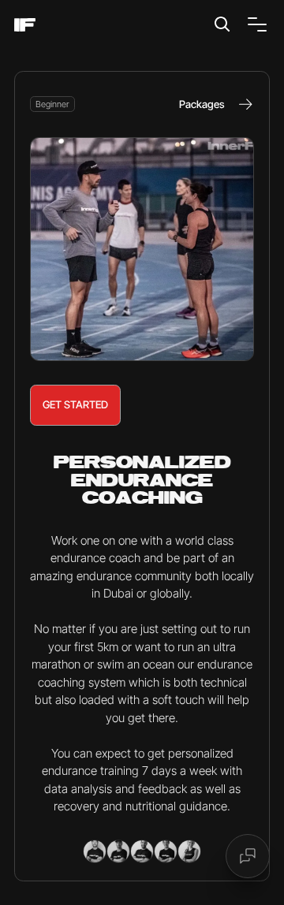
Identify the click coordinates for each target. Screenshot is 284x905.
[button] (254, 24)
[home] (25, 25)
